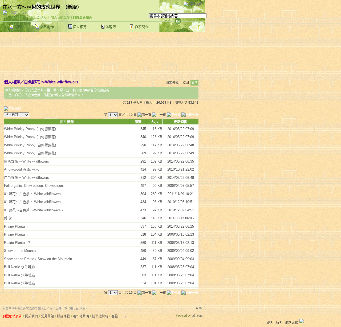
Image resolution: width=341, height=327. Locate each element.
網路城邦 (195, 4)
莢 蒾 (8, 218)
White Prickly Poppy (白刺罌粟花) (30, 129)
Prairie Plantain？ (17, 243)
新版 (72, 7)
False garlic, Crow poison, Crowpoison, (34, 186)
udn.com (197, 315)
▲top (198, 307)
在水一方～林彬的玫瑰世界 (31, 7)
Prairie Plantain (15, 226)
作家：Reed (19, 13)
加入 (279, 323)
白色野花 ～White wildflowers (51, 82)
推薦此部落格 (37, 17)
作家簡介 (142, 27)
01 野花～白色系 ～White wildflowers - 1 (35, 194)
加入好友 (17, 17)
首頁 (17, 27)
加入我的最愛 (60, 17)
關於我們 (31, 316)
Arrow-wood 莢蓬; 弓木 (21, 169)
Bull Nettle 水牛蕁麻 (19, 267)
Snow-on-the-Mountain (21, 251)
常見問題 (47, 316)
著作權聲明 (81, 316)
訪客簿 (110, 27)
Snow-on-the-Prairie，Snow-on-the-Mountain (38, 259)
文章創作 (47, 27)
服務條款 (63, 316)
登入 (270, 323)
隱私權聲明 (100, 316)
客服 (114, 316)
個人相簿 (80, 27)
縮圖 (185, 83)
